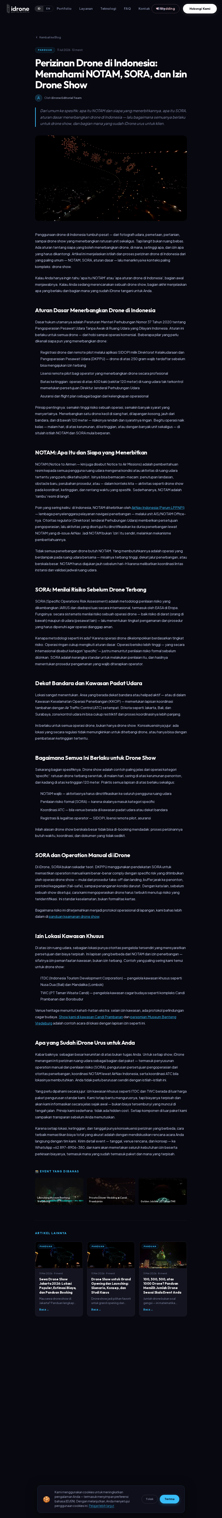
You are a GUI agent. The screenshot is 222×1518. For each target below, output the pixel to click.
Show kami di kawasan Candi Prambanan (91, 1017)
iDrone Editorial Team (66, 98)
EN (48, 8)
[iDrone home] (17, 9)
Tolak (149, 1499)
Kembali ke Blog (50, 37)
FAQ (127, 8)
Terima (170, 1499)
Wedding (165, 8)
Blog (161, 8)
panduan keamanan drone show (74, 916)
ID (39, 8)
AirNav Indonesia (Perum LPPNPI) (158, 507)
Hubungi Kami (199, 9)
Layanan (86, 8)
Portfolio (64, 8)
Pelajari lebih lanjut (101, 1506)
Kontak (144, 8)
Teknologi (108, 8)
